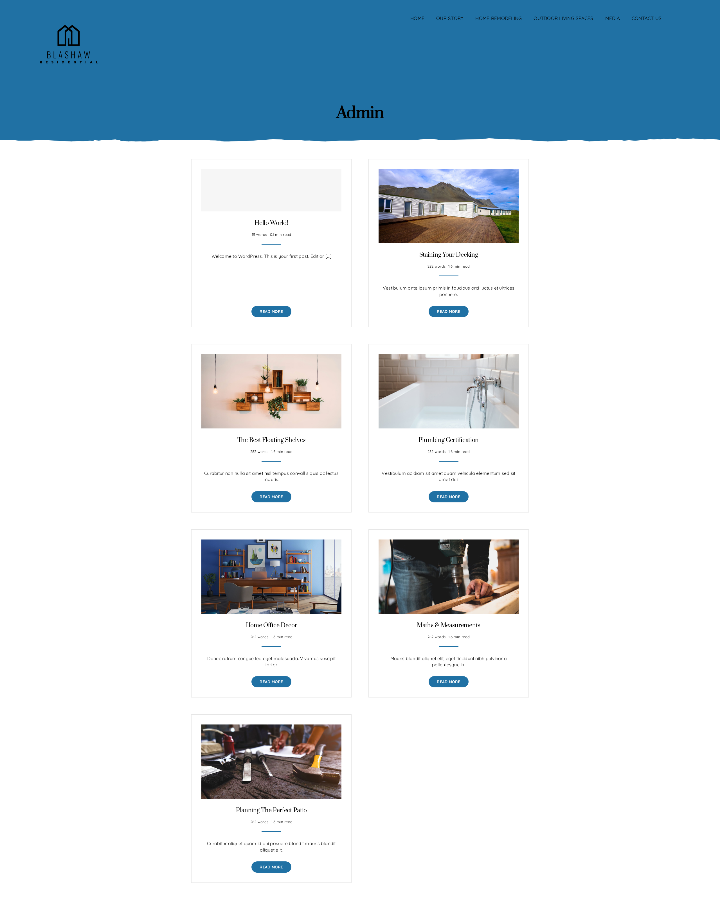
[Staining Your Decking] (449, 172)
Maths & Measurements (448, 625)
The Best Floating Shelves (271, 440)
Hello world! (271, 223)
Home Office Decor (271, 625)
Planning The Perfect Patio (271, 810)
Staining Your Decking (448, 255)
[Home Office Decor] (271, 542)
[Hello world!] (271, 190)
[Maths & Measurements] (449, 542)
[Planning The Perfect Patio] (271, 727)
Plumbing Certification (448, 440)
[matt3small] (68, 13)
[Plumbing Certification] (449, 357)
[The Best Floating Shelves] (271, 357)
